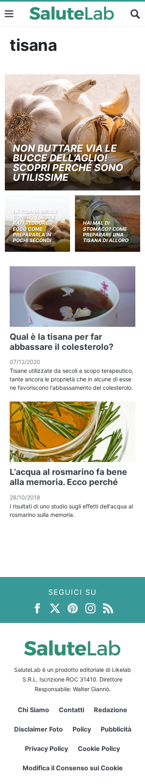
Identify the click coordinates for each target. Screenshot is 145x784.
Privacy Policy (46, 748)
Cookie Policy (99, 748)
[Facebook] (37, 608)
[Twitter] (55, 608)
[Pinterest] (73, 608)
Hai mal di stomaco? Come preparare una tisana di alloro (105, 231)
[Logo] (71, 13)
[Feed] (108, 608)
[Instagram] (90, 608)
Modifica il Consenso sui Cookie (73, 768)
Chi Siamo (33, 710)
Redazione (110, 710)
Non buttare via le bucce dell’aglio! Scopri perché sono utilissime (68, 162)
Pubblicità (116, 729)
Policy (81, 729)
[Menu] (9, 13)
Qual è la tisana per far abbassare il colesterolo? (62, 342)
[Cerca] (135, 13)
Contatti (71, 710)
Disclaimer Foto (38, 729)
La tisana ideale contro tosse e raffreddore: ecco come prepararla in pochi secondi (35, 226)
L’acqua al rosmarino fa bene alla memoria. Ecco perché (68, 477)
